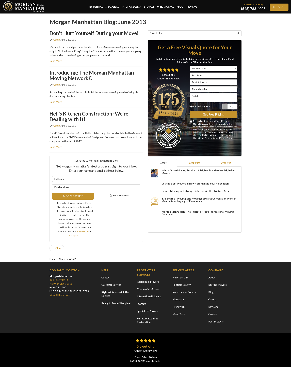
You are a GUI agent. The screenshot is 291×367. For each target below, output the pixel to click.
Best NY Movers (217, 284)
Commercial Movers (148, 289)
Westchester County (184, 292)
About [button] (181, 6)
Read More (56, 60)
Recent (163, 162)
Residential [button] (96, 6)
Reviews (213, 306)
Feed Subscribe (121, 195)
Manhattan (179, 299)
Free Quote (279, 7)
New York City (180, 277)
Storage (141, 303)
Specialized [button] (112, 6)
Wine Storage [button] (165, 6)
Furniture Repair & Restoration (147, 320)
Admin (56, 39)
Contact (105, 277)
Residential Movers (148, 281)
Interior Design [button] (131, 6)
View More (179, 314)
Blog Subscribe (73, 196)
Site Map (153, 357)
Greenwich (179, 306)
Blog (211, 292)
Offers (212, 299)
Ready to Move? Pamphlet (116, 303)
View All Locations (60, 295)
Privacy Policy (74, 235)
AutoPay (259, 4)
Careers (212, 314)
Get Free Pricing (213, 114)
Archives (226, 162)
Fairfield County (182, 284)
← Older (56, 248)
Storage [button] (149, 6)
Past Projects (216, 321)
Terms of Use (82, 231)
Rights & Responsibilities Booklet (115, 294)
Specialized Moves (147, 311)
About (211, 277)
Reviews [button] (192, 6)
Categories (194, 162)
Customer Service (111, 284)
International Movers (149, 296)
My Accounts (248, 4)
